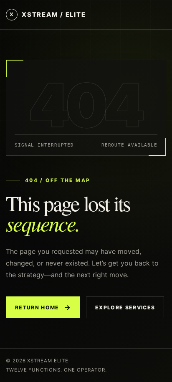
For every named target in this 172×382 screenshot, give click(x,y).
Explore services (125, 307)
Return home (43, 307)
